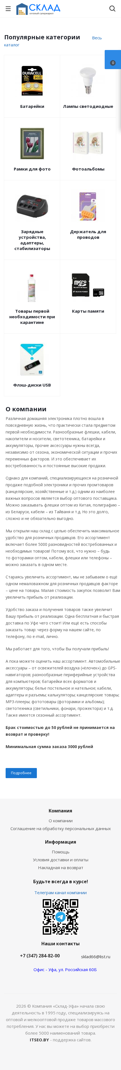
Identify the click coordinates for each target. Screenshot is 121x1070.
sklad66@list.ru (95, 956)
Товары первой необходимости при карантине (32, 316)
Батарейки (32, 106)
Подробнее (21, 772)
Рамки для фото (32, 169)
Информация (60, 842)
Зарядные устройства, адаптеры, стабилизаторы (32, 240)
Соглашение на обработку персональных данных (60, 828)
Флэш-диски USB (32, 385)
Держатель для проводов (88, 234)
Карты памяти (88, 311)
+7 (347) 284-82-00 (40, 956)
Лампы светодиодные (88, 106)
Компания (60, 811)
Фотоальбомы (88, 169)
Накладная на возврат (60, 867)
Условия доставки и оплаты (60, 859)
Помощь (61, 852)
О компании (61, 820)
